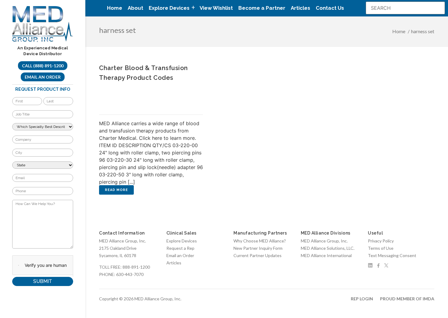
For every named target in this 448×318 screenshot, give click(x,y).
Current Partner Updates (257, 255)
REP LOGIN (362, 298)
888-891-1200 (136, 267)
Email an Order (43, 77)
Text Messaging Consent (392, 255)
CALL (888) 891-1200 (42, 65)
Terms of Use (380, 248)
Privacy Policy (381, 240)
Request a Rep (180, 248)
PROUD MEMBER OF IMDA (407, 298)
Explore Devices (181, 240)
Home (114, 8)
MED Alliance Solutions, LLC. (327, 248)
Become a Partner (261, 8)
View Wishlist (216, 8)
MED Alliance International (326, 255)
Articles (300, 8)
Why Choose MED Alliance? (259, 240)
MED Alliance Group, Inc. (324, 240)
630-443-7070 (130, 274)
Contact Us (330, 8)
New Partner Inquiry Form (258, 248)
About (135, 8)
